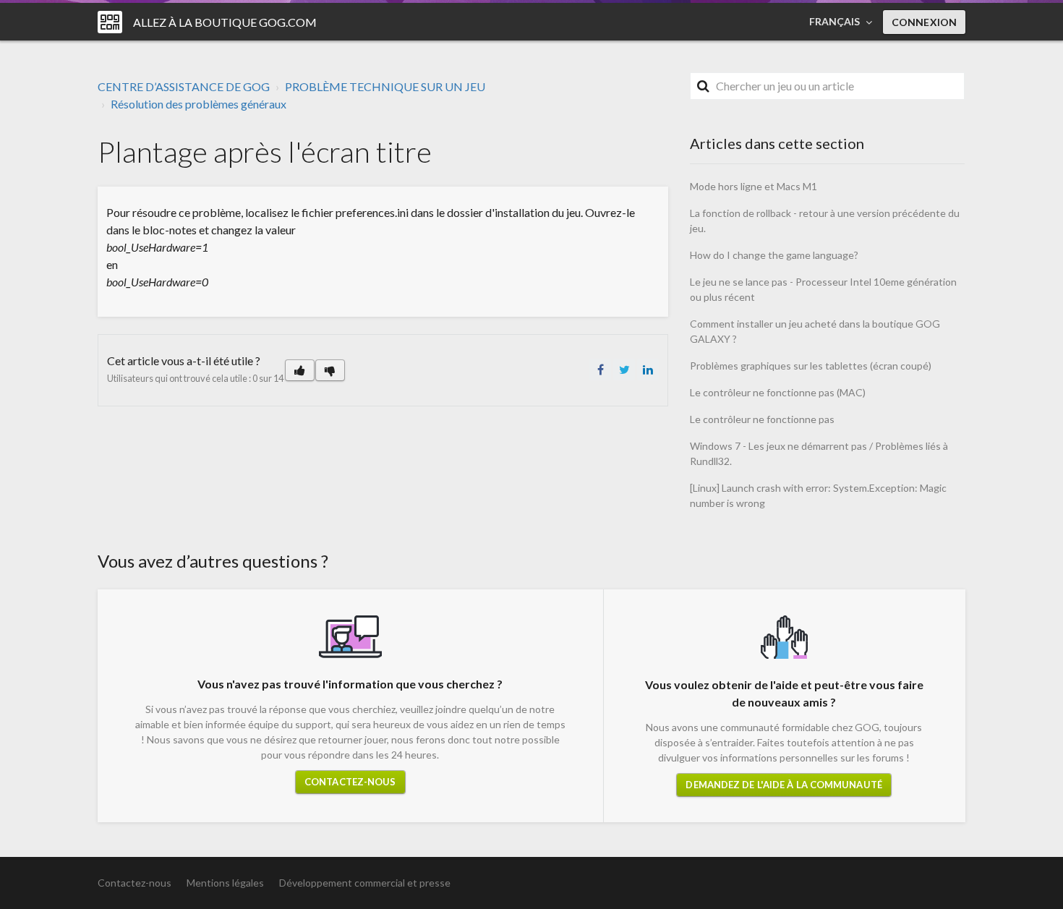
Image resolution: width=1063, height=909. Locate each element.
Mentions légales (225, 882)
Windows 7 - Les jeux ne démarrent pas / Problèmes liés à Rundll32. (819, 453)
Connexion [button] (924, 22)
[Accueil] (110, 22)
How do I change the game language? (774, 255)
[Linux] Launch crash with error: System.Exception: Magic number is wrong (818, 495)
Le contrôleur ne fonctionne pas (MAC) (778, 392)
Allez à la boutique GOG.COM (225, 22)
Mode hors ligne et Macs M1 (753, 186)
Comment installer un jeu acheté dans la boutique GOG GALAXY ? (815, 331)
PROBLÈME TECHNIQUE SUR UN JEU (385, 86)
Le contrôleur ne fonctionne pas (762, 419)
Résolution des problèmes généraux (198, 104)
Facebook (600, 369)
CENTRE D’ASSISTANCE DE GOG (184, 86)
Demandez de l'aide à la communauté (783, 784)
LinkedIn (648, 369)
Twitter (624, 369)
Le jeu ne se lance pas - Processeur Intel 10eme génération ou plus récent (823, 289)
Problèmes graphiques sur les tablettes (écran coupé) (810, 365)
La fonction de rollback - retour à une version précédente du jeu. (825, 220)
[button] (300, 370)
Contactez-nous (350, 782)
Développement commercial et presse (365, 882)
